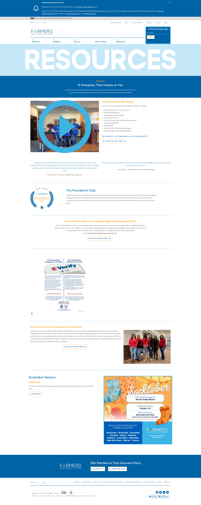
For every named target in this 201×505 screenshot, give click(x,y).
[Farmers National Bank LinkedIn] (167, 493)
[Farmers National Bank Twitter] (164, 493)
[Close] (170, 3)
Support (166, 22)
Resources (120, 42)
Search (32, 22)
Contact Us (98, 469)
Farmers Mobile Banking (85, 7)
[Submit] (44, 22)
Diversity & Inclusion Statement (113, 482)
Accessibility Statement (133, 482)
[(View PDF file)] (64, 286)
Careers (158, 22)
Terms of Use (97, 482)
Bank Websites (72, 496)
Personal (36, 42)
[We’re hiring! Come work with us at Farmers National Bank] (64, 126)
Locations (149, 22)
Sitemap (167, 482)
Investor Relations (137, 22)
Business (56, 42)
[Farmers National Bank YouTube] (157, 493)
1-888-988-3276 (118, 469)
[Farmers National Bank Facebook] (160, 493)
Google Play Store (90, 14)
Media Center (100, 42)
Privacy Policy (86, 482)
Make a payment (115, 22)
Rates (126, 22)
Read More (36, 394)
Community (34, 382)
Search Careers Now (114, 141)
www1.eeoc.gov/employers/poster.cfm (101, 233)
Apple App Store (73, 14)
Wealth (77, 42)
